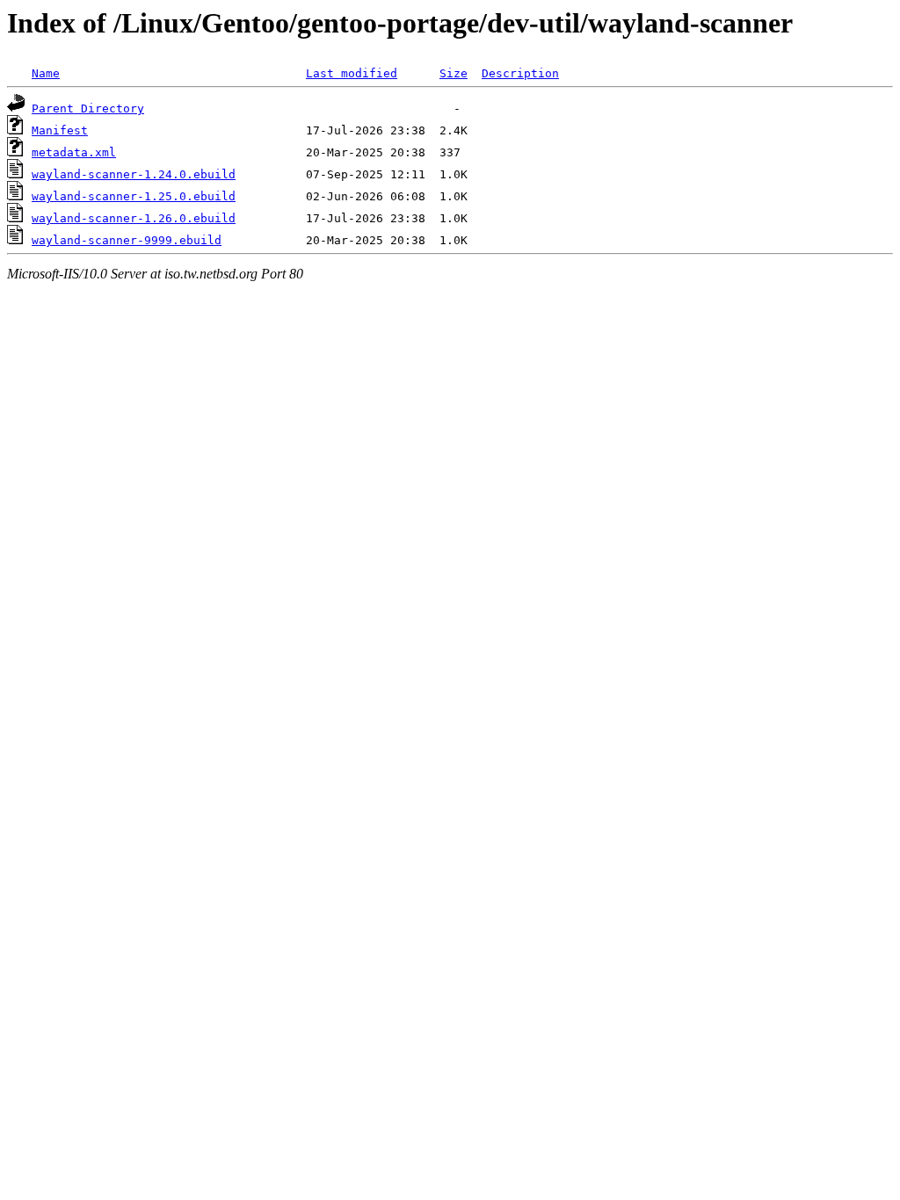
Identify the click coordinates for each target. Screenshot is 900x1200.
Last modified (351, 73)
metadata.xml (74, 152)
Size (453, 73)
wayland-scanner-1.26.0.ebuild (134, 218)
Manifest (60, 130)
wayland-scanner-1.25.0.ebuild (134, 196)
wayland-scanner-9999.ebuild (126, 240)
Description (520, 73)
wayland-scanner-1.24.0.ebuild (134, 174)
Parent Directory (88, 108)
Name (46, 73)
